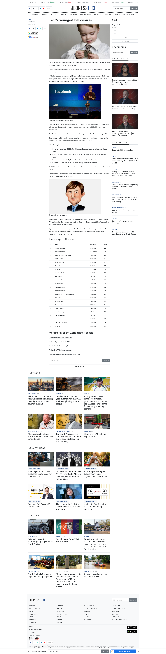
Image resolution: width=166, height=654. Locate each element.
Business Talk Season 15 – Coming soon (40, 505)
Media (58, 617)
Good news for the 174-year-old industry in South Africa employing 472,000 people (68, 400)
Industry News (85, 14)
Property (97, 14)
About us (32, 626)
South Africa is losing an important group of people (40, 575)
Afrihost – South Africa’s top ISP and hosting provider (95, 506)
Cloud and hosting (119, 608)
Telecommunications (63, 431)
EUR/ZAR (96, 2)
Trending (107, 14)
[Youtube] (43, 8)
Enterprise (115, 156)
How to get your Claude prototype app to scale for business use (40, 474)
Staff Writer (31, 21)
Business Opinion (33, 431)
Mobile (86, 617)
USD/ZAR (61, 2)
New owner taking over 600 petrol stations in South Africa (124, 233)
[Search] (137, 14)
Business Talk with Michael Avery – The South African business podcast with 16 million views (68, 475)
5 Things (86, 393)
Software (60, 619)
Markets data (32, 2)
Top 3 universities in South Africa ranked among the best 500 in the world (125, 161)
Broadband (116, 606)
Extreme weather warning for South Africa (96, 575)
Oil (129, 2)
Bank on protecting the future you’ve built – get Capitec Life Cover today (95, 474)
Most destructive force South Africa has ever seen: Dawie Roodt (40, 436)
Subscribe (134, 8)
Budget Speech (34, 608)
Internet (87, 614)
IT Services (115, 614)
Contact (32, 632)
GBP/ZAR (79, 2)
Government (32, 571)
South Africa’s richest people (59, 346)
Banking (35, 14)
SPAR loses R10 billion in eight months (95, 435)
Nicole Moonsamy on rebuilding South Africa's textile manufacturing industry (124, 82)
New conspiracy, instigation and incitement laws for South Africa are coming (124, 199)
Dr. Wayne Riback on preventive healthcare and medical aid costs (124, 108)
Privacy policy (34, 635)
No (115, 33)
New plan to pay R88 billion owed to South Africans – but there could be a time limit (123, 174)
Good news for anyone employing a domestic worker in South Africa (125, 187)
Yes (115, 30)
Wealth (117, 14)
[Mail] (44, 28)
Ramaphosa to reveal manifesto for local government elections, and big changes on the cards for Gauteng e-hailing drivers (96, 402)
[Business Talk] (49, 8)
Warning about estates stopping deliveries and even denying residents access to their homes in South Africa (95, 544)
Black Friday (89, 606)
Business (45, 14)
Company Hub (128, 14)
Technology (32, 393)
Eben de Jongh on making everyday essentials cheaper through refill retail (123, 134)
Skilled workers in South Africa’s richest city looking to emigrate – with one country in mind (40, 400)
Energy (63, 14)
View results (125, 41)
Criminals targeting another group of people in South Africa (40, 541)
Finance (54, 14)
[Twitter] (33, 8)
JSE (42, 2)
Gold (112, 2)
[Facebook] (29, 8)
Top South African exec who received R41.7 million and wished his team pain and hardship (68, 438)
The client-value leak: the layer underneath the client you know (68, 506)
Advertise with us (35, 629)
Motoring (73, 14)
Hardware (33, 614)
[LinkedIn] (40, 8)
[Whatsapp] (36, 8)
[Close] (138, 651)
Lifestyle (31, 536)
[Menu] (28, 14)
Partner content (34, 469)
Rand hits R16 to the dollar (122, 150)
